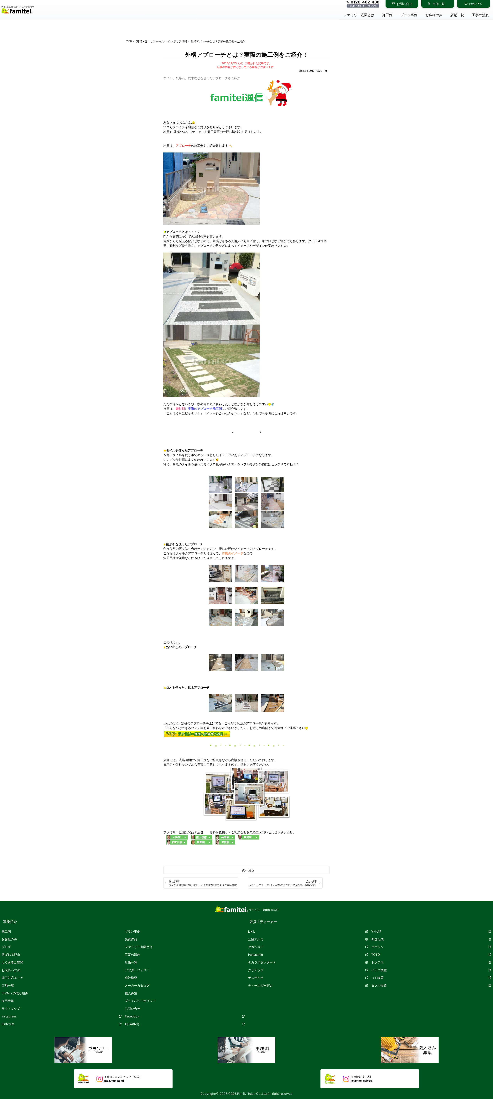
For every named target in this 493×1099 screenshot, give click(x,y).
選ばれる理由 (11, 955)
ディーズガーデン (260, 985)
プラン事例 (132, 931)
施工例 (6, 931)
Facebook (132, 1016)
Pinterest (8, 1024)
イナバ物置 (379, 970)
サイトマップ (11, 1009)
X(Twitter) (132, 1024)
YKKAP (376, 931)
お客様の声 (9, 939)
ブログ (6, 947)
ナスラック (255, 978)
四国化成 (377, 939)
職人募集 (131, 993)
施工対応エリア (12, 978)
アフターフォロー (137, 970)
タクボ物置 (379, 985)
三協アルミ (255, 939)
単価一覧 (439, 4)
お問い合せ (404, 4)
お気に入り (476, 3)
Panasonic (255, 955)
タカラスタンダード (262, 962)
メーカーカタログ (137, 985)
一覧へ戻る (246, 870)
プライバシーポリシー (140, 1001)
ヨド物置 (377, 978)
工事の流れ (132, 955)
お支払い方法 (11, 970)
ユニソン (377, 947)
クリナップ (255, 970)
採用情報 (8, 1001)
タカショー (255, 947)
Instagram (9, 1016)
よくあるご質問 (12, 962)
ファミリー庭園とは (139, 947)
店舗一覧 (8, 985)
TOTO (375, 955)
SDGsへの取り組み (15, 993)
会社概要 (131, 978)
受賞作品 (131, 939)
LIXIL (251, 931)
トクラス (377, 962)
